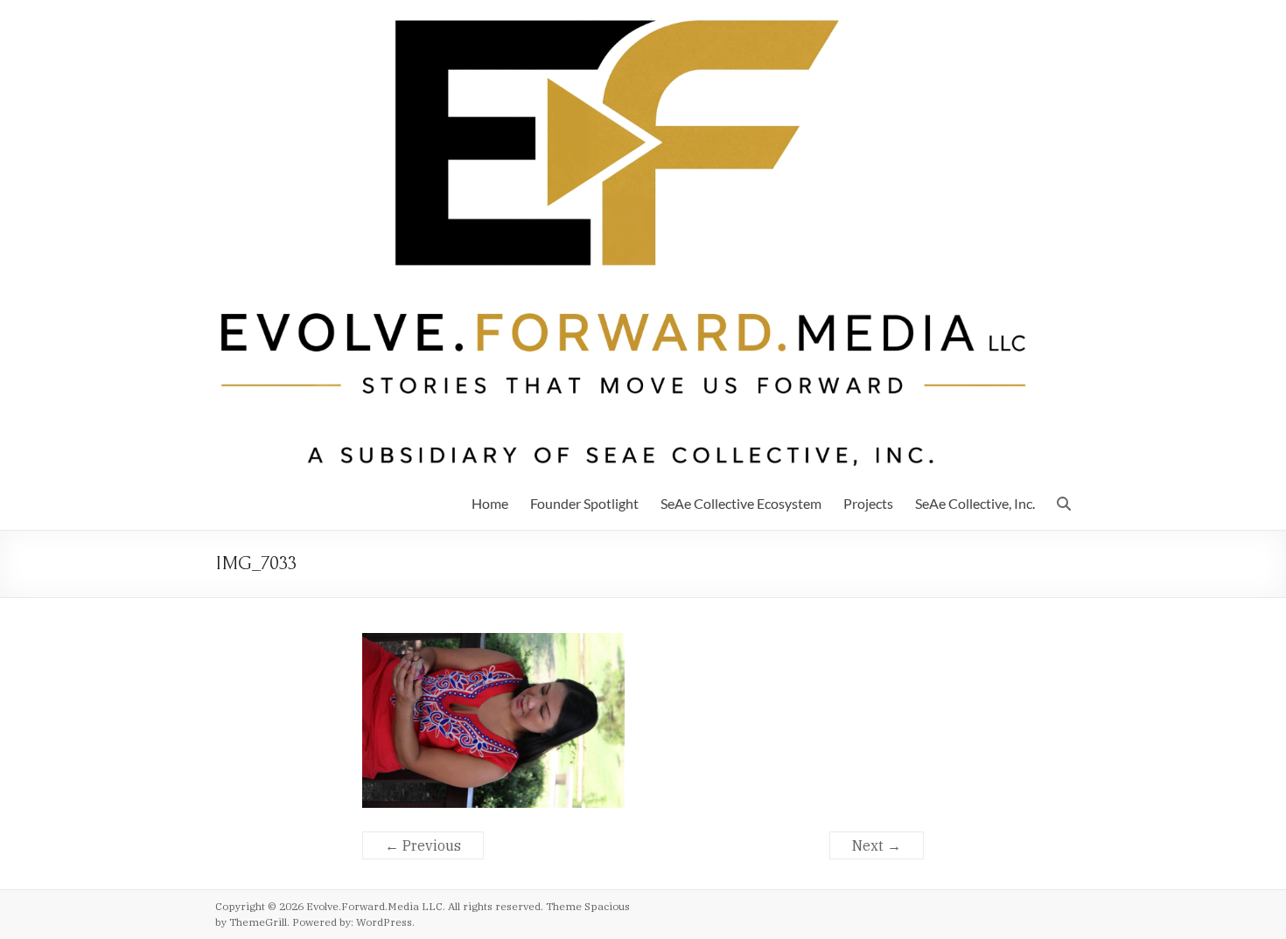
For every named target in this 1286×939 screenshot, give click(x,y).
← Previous (423, 845)
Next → (876, 845)
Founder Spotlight (584, 503)
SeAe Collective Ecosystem (740, 503)
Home (490, 503)
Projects (868, 503)
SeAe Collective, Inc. (975, 503)
